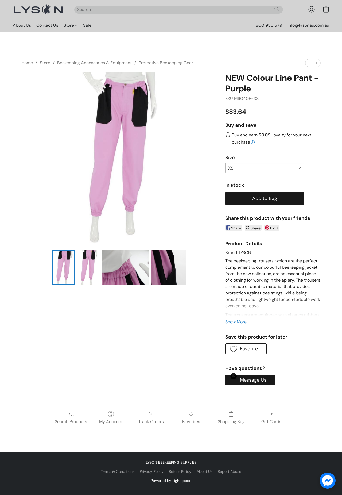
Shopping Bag (231, 421)
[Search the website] (277, 9)
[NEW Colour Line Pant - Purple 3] (168, 267)
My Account (111, 421)
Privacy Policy (152, 471)
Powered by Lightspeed (171, 480)
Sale (87, 25)
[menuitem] (309, 63)
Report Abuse (229, 471)
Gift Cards (271, 421)
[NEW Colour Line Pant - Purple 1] (88, 267)
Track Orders (151, 421)
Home (27, 63)
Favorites (191, 421)
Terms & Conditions (117, 471)
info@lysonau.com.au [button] (308, 25)
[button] (38, 9)
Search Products (71, 421)
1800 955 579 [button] (268, 25)
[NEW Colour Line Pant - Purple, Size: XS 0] (63, 267)
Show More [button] (236, 322)
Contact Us (47, 25)
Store (69, 25)
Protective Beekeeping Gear (166, 63)
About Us (22, 25)
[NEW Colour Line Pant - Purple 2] (125, 267)
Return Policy (180, 471)
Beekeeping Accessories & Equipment (94, 63)
